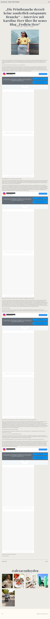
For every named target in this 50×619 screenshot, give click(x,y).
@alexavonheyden (25, 570)
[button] (49, 2)
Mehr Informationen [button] (17, 82)
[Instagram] (2, 613)
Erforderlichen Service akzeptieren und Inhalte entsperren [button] (40, 82)
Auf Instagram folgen (25, 572)
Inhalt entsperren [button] (40, 78)
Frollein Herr (14, 61)
